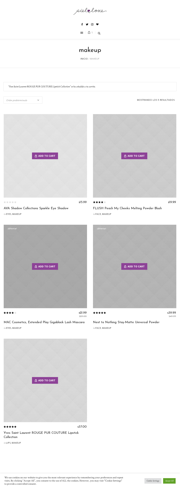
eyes (8, 214)
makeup (17, 214)
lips (8, 442)
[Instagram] (92, 24)
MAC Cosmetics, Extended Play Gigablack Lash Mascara (44, 322)
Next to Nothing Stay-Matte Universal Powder (126, 322)
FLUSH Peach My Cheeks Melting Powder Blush (127, 208)
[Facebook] (82, 24)
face (98, 214)
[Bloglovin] (97, 24)
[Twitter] (87, 24)
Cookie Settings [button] (153, 480)
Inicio (84, 58)
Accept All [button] (169, 480)
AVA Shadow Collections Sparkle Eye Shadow (36, 208)
